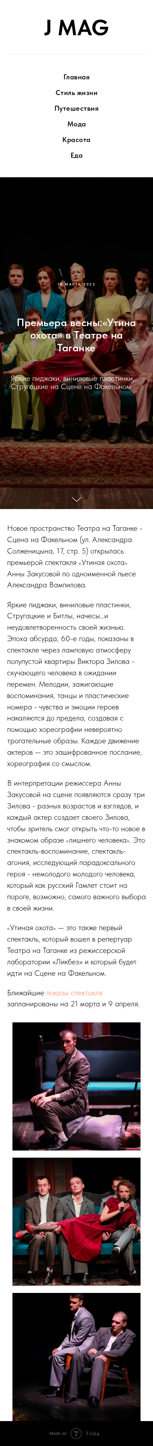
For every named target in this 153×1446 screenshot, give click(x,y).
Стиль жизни (77, 92)
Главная (76, 77)
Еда (76, 155)
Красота (76, 139)
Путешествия (76, 108)
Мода (76, 124)
